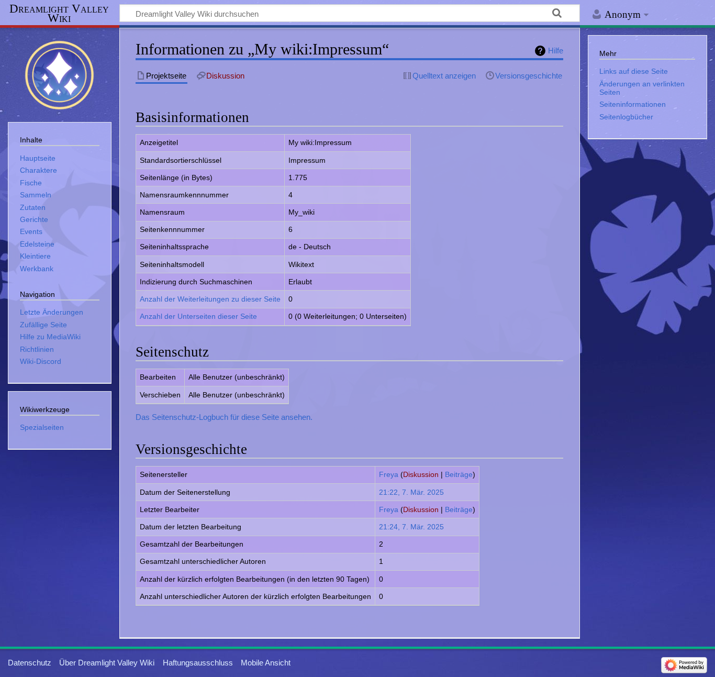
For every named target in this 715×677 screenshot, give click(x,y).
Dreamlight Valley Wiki (59, 13)
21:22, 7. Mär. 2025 (411, 492)
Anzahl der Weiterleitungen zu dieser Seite (210, 299)
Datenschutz (29, 662)
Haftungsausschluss (198, 662)
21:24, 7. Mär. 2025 (411, 527)
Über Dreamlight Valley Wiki (106, 662)
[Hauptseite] (59, 74)
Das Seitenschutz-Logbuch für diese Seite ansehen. (224, 417)
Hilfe (555, 50)
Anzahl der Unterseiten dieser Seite (198, 316)
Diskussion (421, 474)
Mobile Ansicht (266, 662)
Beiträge (459, 474)
